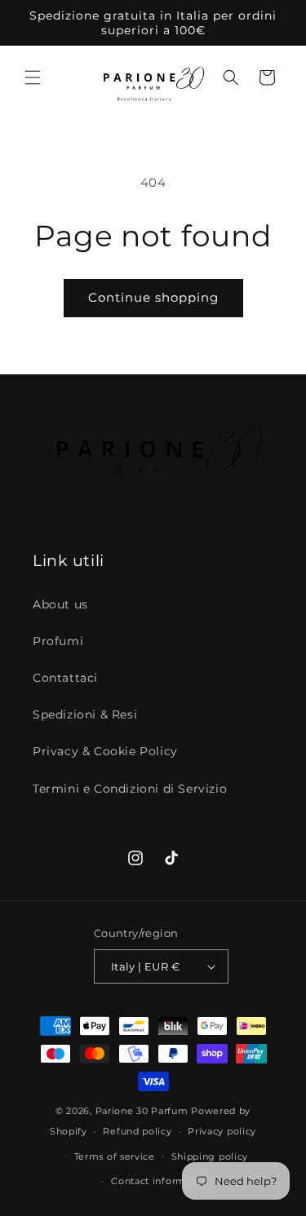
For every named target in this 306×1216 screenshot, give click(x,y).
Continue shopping (153, 297)
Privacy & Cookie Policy (105, 751)
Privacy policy (222, 1131)
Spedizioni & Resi (85, 714)
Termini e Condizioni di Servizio (130, 788)
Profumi (58, 641)
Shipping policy (210, 1156)
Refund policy (137, 1131)
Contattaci (65, 677)
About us (60, 604)
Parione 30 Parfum (141, 1111)
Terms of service (114, 1156)
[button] (33, 77)
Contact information (161, 1181)
